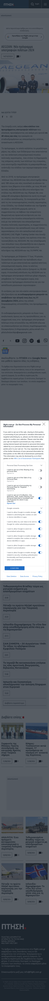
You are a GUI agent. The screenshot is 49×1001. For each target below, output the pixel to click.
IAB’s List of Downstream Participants (27, 458)
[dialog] (24, 500)
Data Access (24, 576)
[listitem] (24, 465)
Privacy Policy (37, 576)
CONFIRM (14, 568)
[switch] (40, 470)
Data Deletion (12, 576)
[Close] (44, 425)
